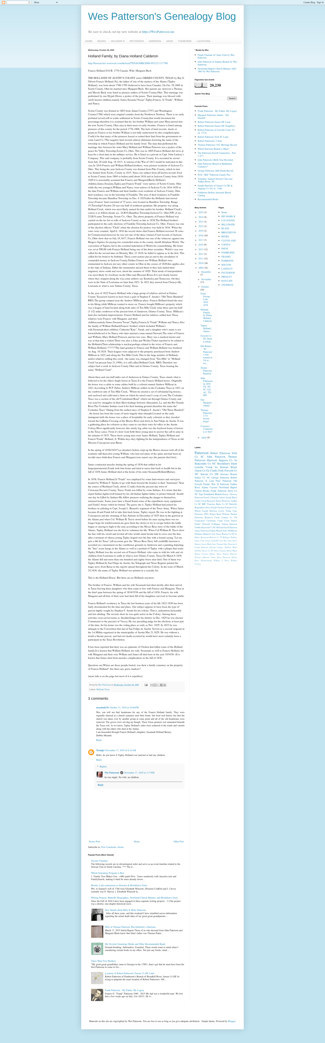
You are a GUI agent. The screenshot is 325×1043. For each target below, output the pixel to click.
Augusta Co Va (228, 460)
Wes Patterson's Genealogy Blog (162, 16)
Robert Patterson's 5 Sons (210, 140)
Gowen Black (206, 544)
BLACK (225, 228)
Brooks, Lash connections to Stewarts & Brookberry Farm (119, 885)
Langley (220, 547)
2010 (201, 263)
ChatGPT (214, 540)
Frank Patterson (218, 490)
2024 (201, 217)
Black (234, 467)
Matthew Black (231, 547)
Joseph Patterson (201, 547)
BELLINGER (228, 224)
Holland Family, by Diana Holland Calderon (206, 315)
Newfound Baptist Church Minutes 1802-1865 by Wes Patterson (217, 70)
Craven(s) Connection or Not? (207, 428)
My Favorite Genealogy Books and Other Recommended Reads (135, 944)
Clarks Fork (217, 470)
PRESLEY (226, 276)
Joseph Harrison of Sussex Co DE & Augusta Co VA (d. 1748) (215, 187)
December (206, 271)
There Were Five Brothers (103, 960)
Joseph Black (231, 497)
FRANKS (226, 256)
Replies (103, 766)
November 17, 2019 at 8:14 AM (120, 750)
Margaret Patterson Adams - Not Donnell (213, 116)
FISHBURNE (185, 41)
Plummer (199, 534)
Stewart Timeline (99, 860)
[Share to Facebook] (161, 685)
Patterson (202, 452)
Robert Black (232, 550)
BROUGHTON (228, 232)
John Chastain (217, 544)
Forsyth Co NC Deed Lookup (206, 338)
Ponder (206, 484)
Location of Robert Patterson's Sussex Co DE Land (129, 973)
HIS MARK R (118, 41)
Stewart (224, 467)
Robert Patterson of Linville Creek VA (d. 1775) (216, 131)
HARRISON (155, 41)
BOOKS (102, 41)
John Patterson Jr (230, 544)
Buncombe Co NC (205, 463)
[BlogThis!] (155, 685)
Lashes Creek (201, 500)
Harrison (212, 460)
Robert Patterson (220, 453)
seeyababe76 (102, 707)
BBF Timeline (208, 504)
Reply (99, 740)
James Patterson (202, 530)
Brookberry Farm (227, 463)
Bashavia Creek (212, 517)
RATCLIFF (227, 280)
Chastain (214, 497)
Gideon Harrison (229, 524)
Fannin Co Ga (231, 507)
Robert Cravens (201, 554)
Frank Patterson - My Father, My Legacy (124, 990)
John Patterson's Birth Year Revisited (215, 159)
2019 (201, 230)
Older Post (179, 841)
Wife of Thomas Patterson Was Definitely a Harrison (130, 926)
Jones (225, 530)
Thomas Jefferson (202, 557)
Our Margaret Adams (206, 402)
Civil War (223, 540)
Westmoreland (206, 560)
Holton (198, 510)
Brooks (206, 490)
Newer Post (94, 841)
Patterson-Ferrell (202, 497)
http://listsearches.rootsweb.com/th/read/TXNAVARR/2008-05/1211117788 (128, 63)
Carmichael (200, 520)
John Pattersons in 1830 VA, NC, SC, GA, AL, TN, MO (207, 386)
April (204, 437)
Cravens (213, 487)
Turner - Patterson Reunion (206, 370)
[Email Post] (146, 684)
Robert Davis (215, 554)
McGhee (198, 550)
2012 (201, 253)
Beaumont (205, 537)
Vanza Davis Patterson (220, 557)
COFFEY (226, 244)
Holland (99, 689)
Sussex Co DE (209, 474)
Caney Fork (199, 540)
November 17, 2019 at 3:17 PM (139, 772)
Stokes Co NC (202, 477)
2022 (201, 226)
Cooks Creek (224, 520)
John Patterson (216, 456)
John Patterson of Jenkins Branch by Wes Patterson (217, 63)
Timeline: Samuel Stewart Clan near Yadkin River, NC (215, 180)
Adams (205, 487)
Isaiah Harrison (230, 527)
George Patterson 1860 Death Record (215, 170)
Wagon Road (215, 514)
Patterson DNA (202, 514)
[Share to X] (158, 685)
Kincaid (213, 547)
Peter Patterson (223, 480)
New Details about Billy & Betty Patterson (125, 910)
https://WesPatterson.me (158, 31)
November (206, 279)
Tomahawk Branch (213, 494)
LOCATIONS (203, 41)
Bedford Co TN (215, 537)
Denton (197, 544)
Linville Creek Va (206, 467)
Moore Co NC (207, 550)
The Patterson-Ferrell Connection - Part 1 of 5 (217, 154)
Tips (201, 494)
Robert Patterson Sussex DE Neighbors (216, 125)
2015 (201, 249)
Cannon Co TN (229, 517)
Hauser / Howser (229, 494)
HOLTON (226, 264)
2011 (201, 258)
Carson (207, 540)
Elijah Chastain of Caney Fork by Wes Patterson (216, 56)
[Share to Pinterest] (164, 685)
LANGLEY (227, 268)
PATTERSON (137, 41)
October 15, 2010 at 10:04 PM (124, 707)
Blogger (231, 1021)
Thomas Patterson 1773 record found (206, 415)
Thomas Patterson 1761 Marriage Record (217, 144)
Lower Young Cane (228, 510)
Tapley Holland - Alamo (206, 328)
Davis (208, 507)
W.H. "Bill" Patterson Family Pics (214, 174)
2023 (201, 221)
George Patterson (220, 477)
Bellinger (226, 537)
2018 (201, 235)
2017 (201, 240)
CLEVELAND (228, 240)
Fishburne (216, 524)
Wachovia (226, 500)
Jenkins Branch (215, 530)
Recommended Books (208, 199)
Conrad (222, 497)
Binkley (234, 537)
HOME (88, 41)
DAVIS (169, 41)
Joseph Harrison (209, 510)
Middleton (232, 530)
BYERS (225, 236)
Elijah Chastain (218, 507)
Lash (211, 480)
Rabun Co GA (209, 534)
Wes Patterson (112, 772)
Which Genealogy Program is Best (107, 872)
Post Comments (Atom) (112, 847)
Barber (197, 537)
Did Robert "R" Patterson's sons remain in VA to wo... (206, 354)
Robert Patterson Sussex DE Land (214, 122)
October (205, 286)
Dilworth (206, 524)
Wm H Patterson (220, 484)
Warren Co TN (228, 534)
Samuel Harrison (230, 554)
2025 (201, 212)
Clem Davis (232, 540)
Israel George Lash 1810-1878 (205, 299)
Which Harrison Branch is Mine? (213, 148)
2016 (201, 244)
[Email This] (152, 685)
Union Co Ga (202, 470)
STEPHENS (227, 284)
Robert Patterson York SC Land (213, 136)
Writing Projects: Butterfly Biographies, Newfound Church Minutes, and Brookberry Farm (134, 897)
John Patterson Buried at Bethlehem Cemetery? (215, 165)
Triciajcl (100, 750)
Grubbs (198, 527)
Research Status (214, 500)
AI (236, 534)
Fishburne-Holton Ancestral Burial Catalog (214, 194)
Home (137, 841)
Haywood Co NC (208, 527)
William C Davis (221, 560)
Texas (107, 689)
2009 (201, 267)
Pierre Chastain (220, 550)
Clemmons (211, 520)
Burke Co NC (222, 504)
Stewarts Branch (228, 474)
